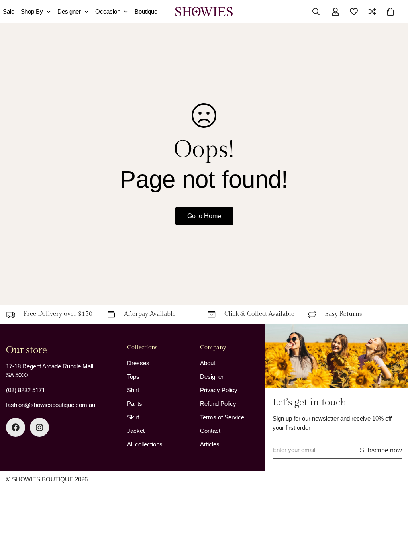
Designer (212, 376)
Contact (210, 430)
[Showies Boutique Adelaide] (204, 11)
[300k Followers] (15, 427)
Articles (210, 444)
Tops (133, 376)
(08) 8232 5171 (25, 390)
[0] (390, 11)
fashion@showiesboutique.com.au (50, 404)
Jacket (136, 430)
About (207, 363)
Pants (134, 403)
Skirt (133, 417)
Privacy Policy (218, 390)
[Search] (316, 11)
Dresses (138, 363)
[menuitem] (36, 12)
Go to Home (204, 216)
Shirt (133, 390)
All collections (145, 444)
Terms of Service (222, 417)
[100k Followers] (39, 427)
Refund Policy (218, 403)
